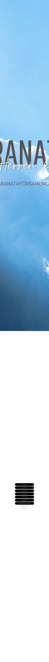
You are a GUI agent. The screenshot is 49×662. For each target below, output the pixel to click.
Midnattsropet (24, 493)
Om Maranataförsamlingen (24, 503)
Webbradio (24, 508)
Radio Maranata (24, 490)
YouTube (24, 487)
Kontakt (24, 500)
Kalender (24, 484)
